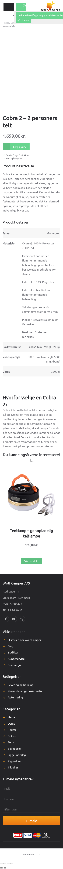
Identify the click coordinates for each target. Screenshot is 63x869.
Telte (11, 742)
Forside (6, 22)
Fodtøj (12, 729)
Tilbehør (13, 767)
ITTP (38, 854)
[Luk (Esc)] (11, 863)
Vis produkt (31, 561)
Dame (11, 723)
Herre (11, 717)
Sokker (12, 736)
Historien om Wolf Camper (24, 639)
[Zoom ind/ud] (1, 863)
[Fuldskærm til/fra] (5, 863)
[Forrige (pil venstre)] (1, 867)
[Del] (8, 863)
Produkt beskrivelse (18, 166)
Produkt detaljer (16, 222)
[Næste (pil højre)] (5, 867)
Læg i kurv (19, 146)
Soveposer (14, 748)
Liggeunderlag (17, 754)
